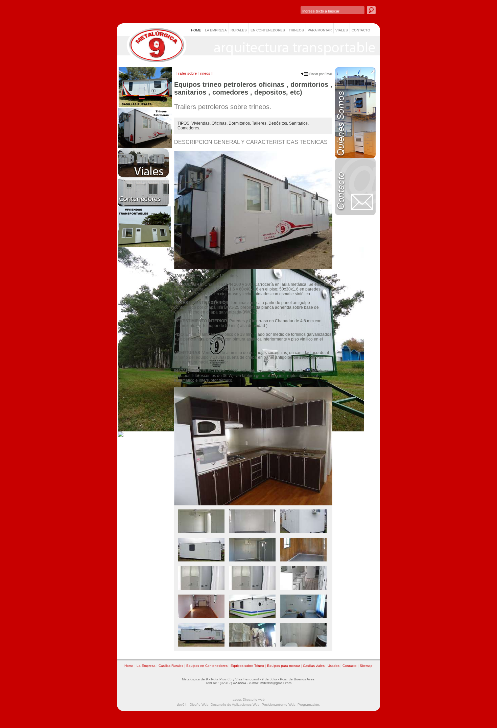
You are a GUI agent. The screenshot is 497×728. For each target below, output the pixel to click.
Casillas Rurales (171, 666)
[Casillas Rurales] (145, 106)
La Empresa (146, 666)
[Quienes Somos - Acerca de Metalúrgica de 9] (355, 156)
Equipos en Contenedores (207, 666)
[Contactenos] (355, 213)
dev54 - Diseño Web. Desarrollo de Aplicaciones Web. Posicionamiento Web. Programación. (248, 704)
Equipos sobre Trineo (247, 666)
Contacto (349, 666)
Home (129, 666)
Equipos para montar (283, 666)
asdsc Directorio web (249, 699)
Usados (333, 666)
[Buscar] (371, 10)
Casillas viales (314, 666)
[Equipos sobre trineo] (145, 147)
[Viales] (143, 176)
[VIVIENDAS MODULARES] (145, 245)
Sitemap (366, 666)
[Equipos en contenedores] (143, 205)
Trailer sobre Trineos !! (194, 73)
